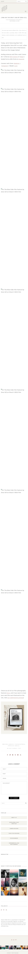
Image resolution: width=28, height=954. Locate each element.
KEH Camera (14, 57)
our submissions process (15, 698)
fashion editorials (20, 744)
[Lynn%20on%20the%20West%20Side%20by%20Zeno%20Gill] (7, 755)
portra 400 (11, 745)
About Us (14, 817)
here (8, 693)
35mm (6, 744)
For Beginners (14, 838)
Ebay (21, 57)
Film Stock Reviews (14, 833)
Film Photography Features (13, 19)
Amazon (21, 59)
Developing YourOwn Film (14, 823)
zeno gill (17, 745)
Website (16, 63)
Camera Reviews (14, 828)
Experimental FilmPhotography (14, 843)
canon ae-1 (11, 744)
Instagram (4, 66)
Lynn (15, 66)
